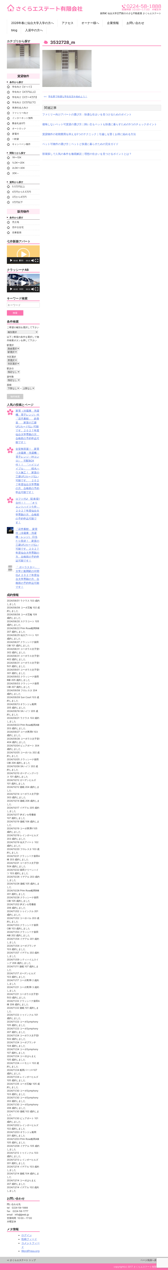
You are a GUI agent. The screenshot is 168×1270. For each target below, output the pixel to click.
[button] (23, 254)
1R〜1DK (16, 157)
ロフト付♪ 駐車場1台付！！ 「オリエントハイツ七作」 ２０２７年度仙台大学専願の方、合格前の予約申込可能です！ (29, 510)
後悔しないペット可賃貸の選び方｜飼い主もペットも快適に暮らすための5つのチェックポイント (99, 124)
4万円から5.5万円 (21, 191)
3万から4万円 (19, 196)
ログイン (26, 1235)
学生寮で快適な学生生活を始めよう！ (67, 96)
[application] (23, 254)
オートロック (19, 128)
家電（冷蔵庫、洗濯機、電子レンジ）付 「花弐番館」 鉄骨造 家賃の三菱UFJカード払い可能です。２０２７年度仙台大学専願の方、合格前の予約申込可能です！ (29, 426)
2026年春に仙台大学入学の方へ (32, 23)
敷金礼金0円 (18, 123)
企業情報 (113, 23)
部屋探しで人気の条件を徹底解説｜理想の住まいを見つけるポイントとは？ (87, 153)
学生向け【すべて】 (22, 86)
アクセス (68, 23)
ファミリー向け (20, 112)
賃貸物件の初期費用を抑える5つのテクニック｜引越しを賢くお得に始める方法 (89, 134)
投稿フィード (29, 1239)
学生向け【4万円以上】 (24, 91)
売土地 (15, 222)
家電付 (15, 133)
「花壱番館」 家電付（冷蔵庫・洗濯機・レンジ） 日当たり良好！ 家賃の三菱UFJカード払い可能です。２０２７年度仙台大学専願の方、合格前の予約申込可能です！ (27, 544)
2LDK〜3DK (18, 167)
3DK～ (15, 173)
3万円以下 (17, 202)
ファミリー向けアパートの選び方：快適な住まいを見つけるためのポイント (87, 114)
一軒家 (15, 139)
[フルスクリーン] (36, 260)
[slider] (21, 260)
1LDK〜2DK (18, 162)
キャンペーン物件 (21, 144)
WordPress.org (30, 1251)
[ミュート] (32, 260)
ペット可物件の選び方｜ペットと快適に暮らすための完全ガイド (80, 144)
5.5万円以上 (18, 186)
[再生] (11, 260)
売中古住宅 (18, 227)
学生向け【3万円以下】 (24, 102)
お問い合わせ (135, 23)
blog (14, 30)
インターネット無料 (22, 118)
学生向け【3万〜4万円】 (25, 97)
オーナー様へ (90, 23)
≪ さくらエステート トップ (21, 1260)
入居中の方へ (34, 30)
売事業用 (16, 232)
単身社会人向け (20, 107)
